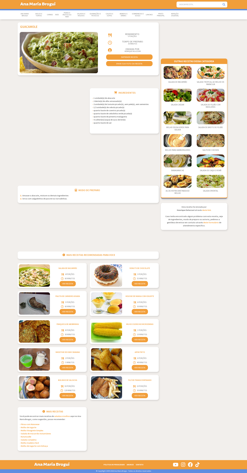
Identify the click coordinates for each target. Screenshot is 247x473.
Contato (139, 464)
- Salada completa (28, 440)
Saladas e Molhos (81, 15)
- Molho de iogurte (28, 427)
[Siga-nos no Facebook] (190, 465)
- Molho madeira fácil (29, 443)
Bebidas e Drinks (123, 15)
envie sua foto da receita (129, 63)
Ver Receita (67, 283)
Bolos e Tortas (39, 15)
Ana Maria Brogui (25, 15)
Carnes (50, 15)
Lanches (149, 15)
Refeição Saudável (175, 15)
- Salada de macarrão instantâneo (35, 433)
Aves (57, 15)
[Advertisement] (52, 106)
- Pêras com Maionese (29, 424)
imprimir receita (129, 57)
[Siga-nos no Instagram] (183, 465)
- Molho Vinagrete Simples (31, 430)
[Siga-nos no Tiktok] (197, 465)
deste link (206, 210)
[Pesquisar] (224, 5)
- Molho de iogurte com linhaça (34, 446)
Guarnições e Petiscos (95, 15)
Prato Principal (161, 15)
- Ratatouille (25, 436)
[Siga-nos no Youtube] (175, 465)
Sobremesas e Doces (138, 15)
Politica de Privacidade (114, 464)
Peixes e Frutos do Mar (67, 15)
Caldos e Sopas (109, 15)
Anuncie (130, 464)
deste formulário (211, 222)
